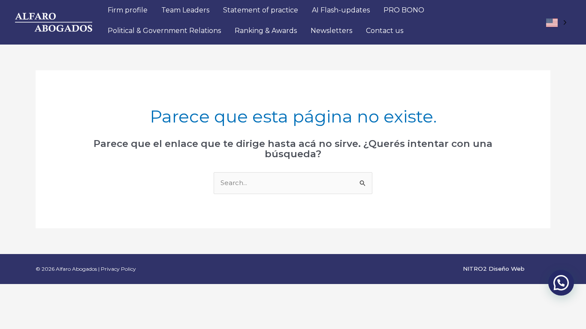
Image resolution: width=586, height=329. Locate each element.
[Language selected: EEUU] (556, 22)
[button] (561, 283)
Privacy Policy (118, 269)
